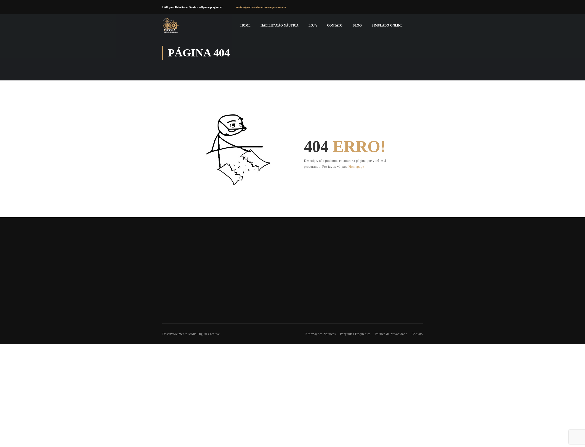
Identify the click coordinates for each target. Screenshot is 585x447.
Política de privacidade (391, 334)
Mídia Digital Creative (204, 334)
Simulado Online (387, 25)
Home (245, 25)
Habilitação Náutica (279, 25)
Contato (335, 25)
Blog (357, 25)
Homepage (356, 166)
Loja (312, 25)
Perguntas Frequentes (355, 334)
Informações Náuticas (320, 334)
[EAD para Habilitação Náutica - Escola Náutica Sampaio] (170, 25)
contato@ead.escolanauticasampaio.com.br (261, 7)
